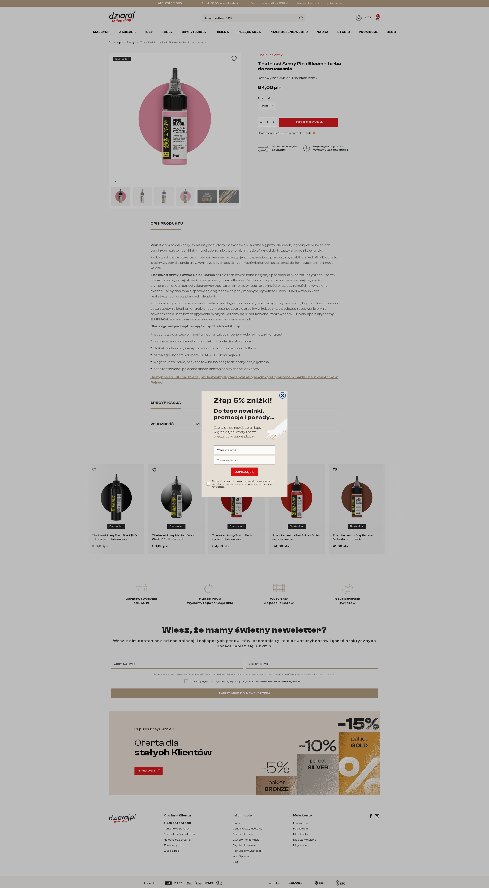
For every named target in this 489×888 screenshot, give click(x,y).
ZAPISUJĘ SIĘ (244, 472)
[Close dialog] (282, 395)
